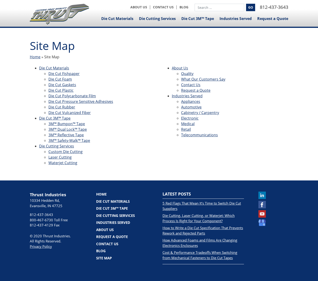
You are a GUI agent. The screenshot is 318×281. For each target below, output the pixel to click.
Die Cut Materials (117, 18)
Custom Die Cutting (65, 151)
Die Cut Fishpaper (64, 73)
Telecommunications (199, 134)
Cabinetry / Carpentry (200, 112)
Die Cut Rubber (61, 107)
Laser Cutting (60, 157)
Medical (188, 123)
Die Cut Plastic (61, 90)
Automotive (191, 107)
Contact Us (163, 7)
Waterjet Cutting (62, 162)
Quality (187, 73)
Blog (183, 7)
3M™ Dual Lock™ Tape (67, 129)
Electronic (190, 118)
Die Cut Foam (60, 79)
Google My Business (262, 223)
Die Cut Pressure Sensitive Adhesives (80, 101)
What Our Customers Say (203, 79)
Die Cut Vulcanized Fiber (69, 112)
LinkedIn (262, 195)
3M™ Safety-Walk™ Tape (69, 140)
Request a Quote (272, 18)
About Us (138, 7)
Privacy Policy (41, 246)
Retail (186, 129)
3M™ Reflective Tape (66, 134)
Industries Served (236, 18)
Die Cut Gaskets (62, 84)
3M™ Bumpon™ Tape (66, 123)
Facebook (262, 204)
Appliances (190, 101)
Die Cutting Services (157, 18)
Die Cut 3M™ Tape (197, 18)
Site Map (104, 258)
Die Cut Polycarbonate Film (72, 95)
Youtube (262, 214)
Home (35, 56)
